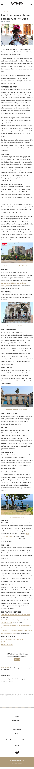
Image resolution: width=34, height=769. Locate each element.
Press (17, 716)
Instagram (5, 680)
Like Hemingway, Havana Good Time (12, 639)
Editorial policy (17, 720)
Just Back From (5, 12)
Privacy (17, 733)
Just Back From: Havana (8, 642)
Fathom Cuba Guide (7, 644)
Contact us (17, 729)
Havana (27, 668)
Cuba (11, 668)
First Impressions (19, 668)
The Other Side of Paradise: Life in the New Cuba (15, 614)
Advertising (17, 725)
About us (17, 712)
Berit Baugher (6, 21)
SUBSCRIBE (17, 659)
